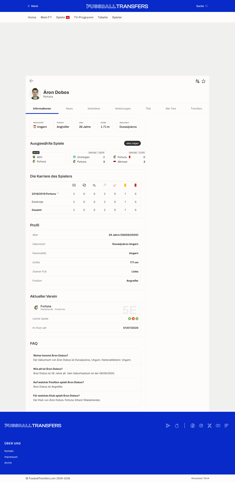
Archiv (8, 462)
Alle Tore (171, 108)
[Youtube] (218, 425)
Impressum (11, 456)
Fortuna (48, 96)
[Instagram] (201, 425)
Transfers (196, 108)
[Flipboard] (226, 425)
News (69, 108)
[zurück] (31, 81)
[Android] (168, 425)
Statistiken (94, 108)
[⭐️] (203, 81)
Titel (148, 108)
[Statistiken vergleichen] (197, 81)
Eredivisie (37, 201)
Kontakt (9, 450)
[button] (33, 6)
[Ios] (176, 425)
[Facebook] (192, 425)
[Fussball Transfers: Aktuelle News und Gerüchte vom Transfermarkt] (117, 6)
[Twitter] (209, 425)
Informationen (42, 108)
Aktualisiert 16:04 (200, 478)
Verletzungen (123, 108)
